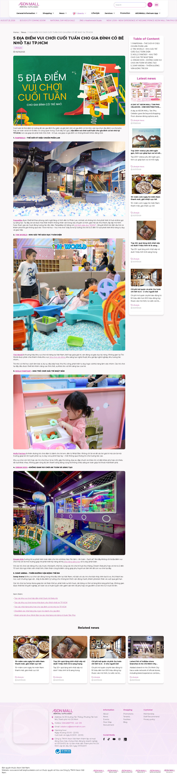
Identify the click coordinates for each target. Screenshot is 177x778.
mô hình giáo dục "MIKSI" (85, 225)
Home (16, 32)
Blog (125, 722)
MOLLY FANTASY (23, 371)
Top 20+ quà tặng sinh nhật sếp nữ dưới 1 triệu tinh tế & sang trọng (145, 245)
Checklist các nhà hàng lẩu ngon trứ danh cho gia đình (37, 611)
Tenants (126, 717)
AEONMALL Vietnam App (146, 13)
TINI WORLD (21, 235)
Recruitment (108, 725)
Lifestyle (95, 13)
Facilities (126, 719)
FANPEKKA (20, 138)
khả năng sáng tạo (72, 562)
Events (81, 13)
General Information (25, 13)
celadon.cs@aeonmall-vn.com (72, 727)
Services (109, 13)
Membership (149, 714)
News (61, 13)
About (105, 714)
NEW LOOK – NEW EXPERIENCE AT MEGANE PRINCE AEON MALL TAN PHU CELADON (68, 20)
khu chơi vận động (57, 357)
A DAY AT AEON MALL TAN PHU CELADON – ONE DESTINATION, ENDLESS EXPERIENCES (145, 106)
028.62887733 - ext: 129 (72, 723)
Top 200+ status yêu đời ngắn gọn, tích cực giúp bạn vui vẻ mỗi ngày (146, 153)
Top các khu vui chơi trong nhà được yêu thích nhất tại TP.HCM (40, 602)
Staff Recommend (151, 717)
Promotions (128, 714)
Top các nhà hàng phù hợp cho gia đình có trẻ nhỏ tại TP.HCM (40, 607)
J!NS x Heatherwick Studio (14, 20)
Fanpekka (17, 220)
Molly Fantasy (19, 453)
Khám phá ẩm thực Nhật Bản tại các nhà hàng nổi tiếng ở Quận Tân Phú (44, 615)
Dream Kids (18, 559)
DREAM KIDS (21, 467)
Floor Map (107, 722)
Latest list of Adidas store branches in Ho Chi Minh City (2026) (105, 663)
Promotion (125, 13)
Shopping (47, 13)
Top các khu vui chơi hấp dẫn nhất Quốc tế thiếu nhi (36, 598)
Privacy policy (149, 719)
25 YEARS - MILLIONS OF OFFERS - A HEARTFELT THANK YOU (139, 20)
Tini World (18, 355)
